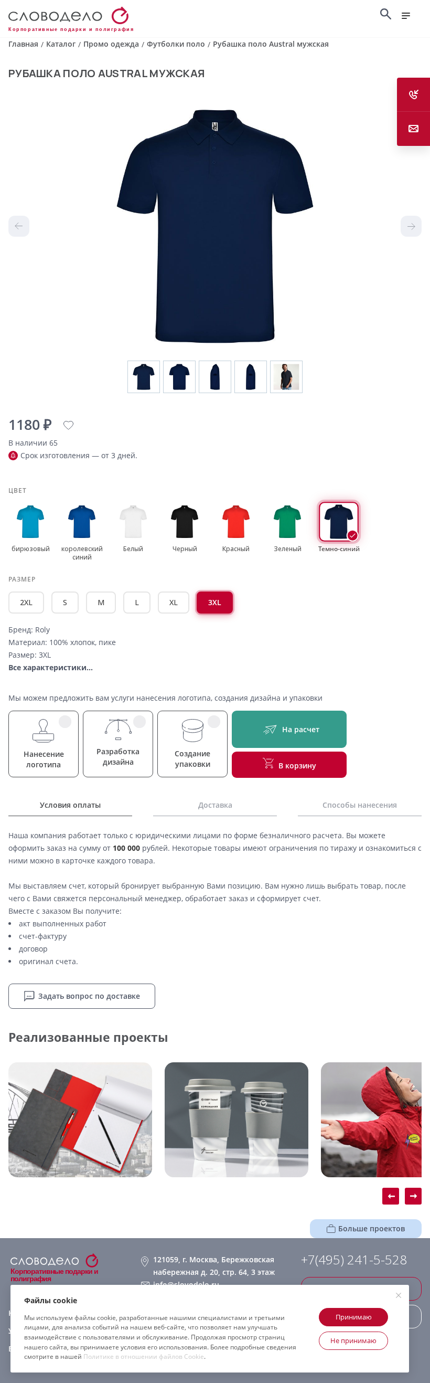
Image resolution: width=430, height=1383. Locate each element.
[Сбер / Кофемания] (236, 1119)
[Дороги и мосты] (80, 1119)
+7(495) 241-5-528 (354, 1259)
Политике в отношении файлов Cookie (143, 1356)
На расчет (300, 729)
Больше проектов (371, 1228)
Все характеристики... (50, 667)
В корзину (297, 765)
